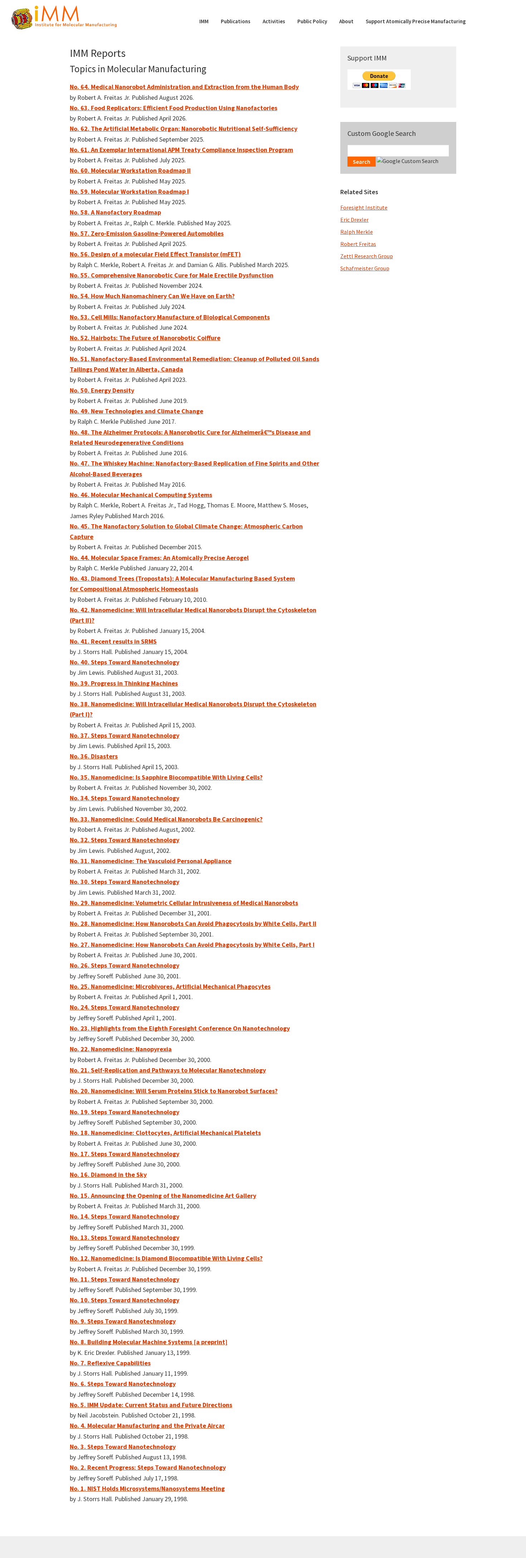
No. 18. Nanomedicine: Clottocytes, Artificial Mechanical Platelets (165, 1133)
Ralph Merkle (356, 231)
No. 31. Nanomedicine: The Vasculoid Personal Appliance (151, 861)
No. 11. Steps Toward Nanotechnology (124, 1279)
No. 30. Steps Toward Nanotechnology (124, 882)
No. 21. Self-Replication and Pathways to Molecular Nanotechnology (168, 1070)
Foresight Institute (364, 207)
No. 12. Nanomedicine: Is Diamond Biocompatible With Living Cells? (166, 1258)
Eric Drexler (354, 219)
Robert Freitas (358, 243)
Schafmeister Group (364, 268)
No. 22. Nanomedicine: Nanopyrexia (121, 1049)
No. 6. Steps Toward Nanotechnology (123, 1384)
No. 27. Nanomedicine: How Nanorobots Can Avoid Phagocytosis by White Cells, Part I (192, 944)
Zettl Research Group (366, 256)
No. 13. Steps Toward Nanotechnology (124, 1237)
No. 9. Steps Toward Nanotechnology (123, 1321)
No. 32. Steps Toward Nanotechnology (124, 840)
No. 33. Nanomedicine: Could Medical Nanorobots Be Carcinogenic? (166, 819)
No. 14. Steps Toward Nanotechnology (124, 1216)
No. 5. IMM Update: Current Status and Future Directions (151, 1405)
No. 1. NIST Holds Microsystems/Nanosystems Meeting (147, 1488)
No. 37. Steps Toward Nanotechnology (124, 735)
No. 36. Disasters (94, 756)
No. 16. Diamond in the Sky (108, 1174)
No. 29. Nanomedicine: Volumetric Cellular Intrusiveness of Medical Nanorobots (184, 903)
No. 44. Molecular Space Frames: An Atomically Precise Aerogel (159, 558)
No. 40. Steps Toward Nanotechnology (124, 662)
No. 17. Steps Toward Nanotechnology (124, 1154)
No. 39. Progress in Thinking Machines (124, 683)
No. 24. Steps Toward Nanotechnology (124, 1007)
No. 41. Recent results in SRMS (113, 641)
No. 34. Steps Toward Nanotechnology (124, 798)
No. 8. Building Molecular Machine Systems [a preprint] (149, 1342)
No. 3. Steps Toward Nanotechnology (123, 1446)
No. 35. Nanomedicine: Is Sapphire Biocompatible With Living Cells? (166, 777)
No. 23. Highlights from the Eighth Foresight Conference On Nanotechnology (180, 1028)
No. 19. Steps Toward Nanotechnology (124, 1112)
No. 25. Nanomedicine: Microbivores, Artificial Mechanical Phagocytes (170, 986)
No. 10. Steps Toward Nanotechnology (124, 1300)
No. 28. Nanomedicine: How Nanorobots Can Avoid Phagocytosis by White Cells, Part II (193, 923)
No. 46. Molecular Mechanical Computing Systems (141, 495)
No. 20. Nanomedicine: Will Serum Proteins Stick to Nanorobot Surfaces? (174, 1091)
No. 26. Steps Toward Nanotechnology (124, 965)
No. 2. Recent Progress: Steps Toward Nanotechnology (148, 1467)
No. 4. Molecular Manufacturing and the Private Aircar (147, 1425)
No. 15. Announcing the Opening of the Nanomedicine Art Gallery (163, 1195)
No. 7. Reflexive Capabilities (110, 1363)
